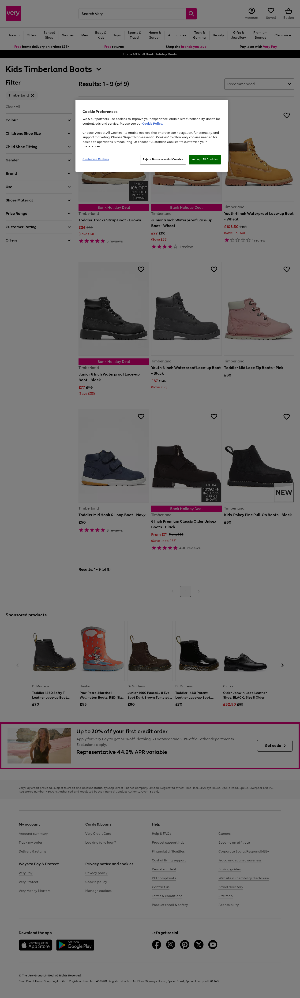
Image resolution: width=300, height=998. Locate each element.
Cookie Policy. (152, 123)
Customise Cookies (95, 159)
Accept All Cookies (205, 159)
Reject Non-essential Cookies (163, 159)
